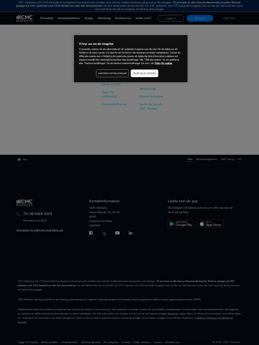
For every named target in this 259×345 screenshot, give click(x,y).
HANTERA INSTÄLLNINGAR (112, 73)
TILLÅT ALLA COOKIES (144, 73)
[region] (130, 59)
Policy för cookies (163, 63)
